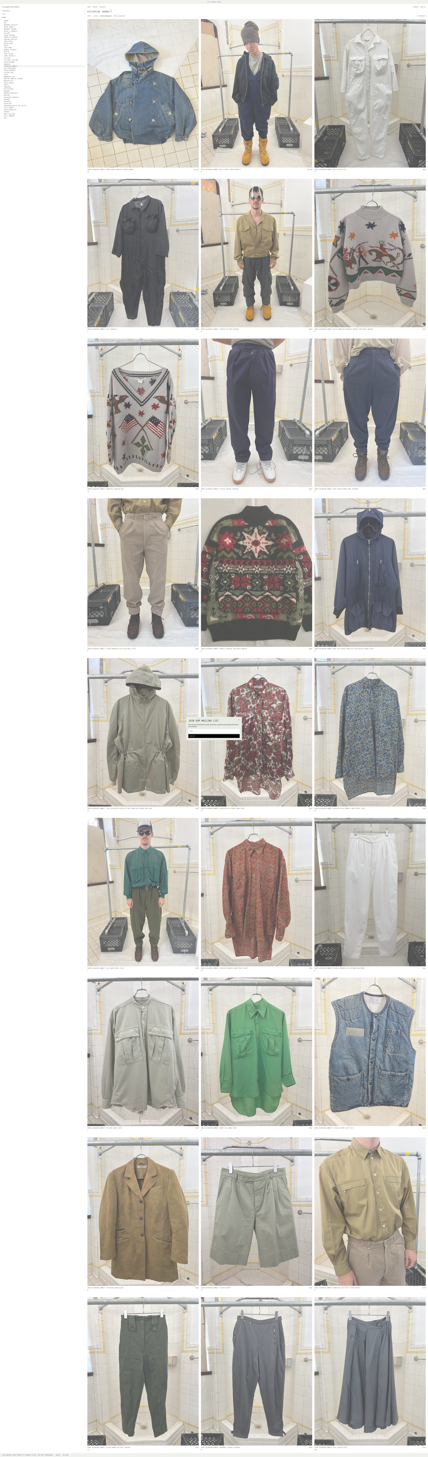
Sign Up (192, 736)
